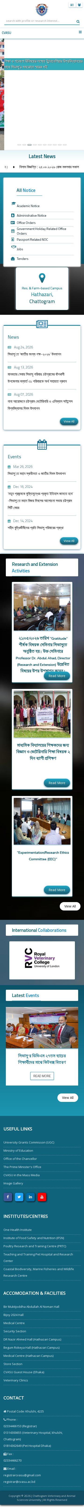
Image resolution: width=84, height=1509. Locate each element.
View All (69, 421)
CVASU (6, 32)
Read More (57, 676)
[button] (6, 94)
